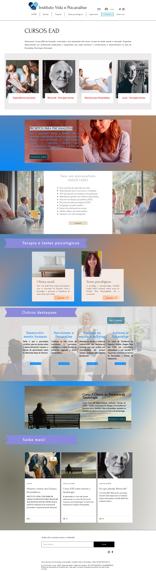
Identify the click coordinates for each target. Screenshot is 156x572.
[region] (90, 264)
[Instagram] (123, 9)
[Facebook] (120, 9)
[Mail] (99, 9)
